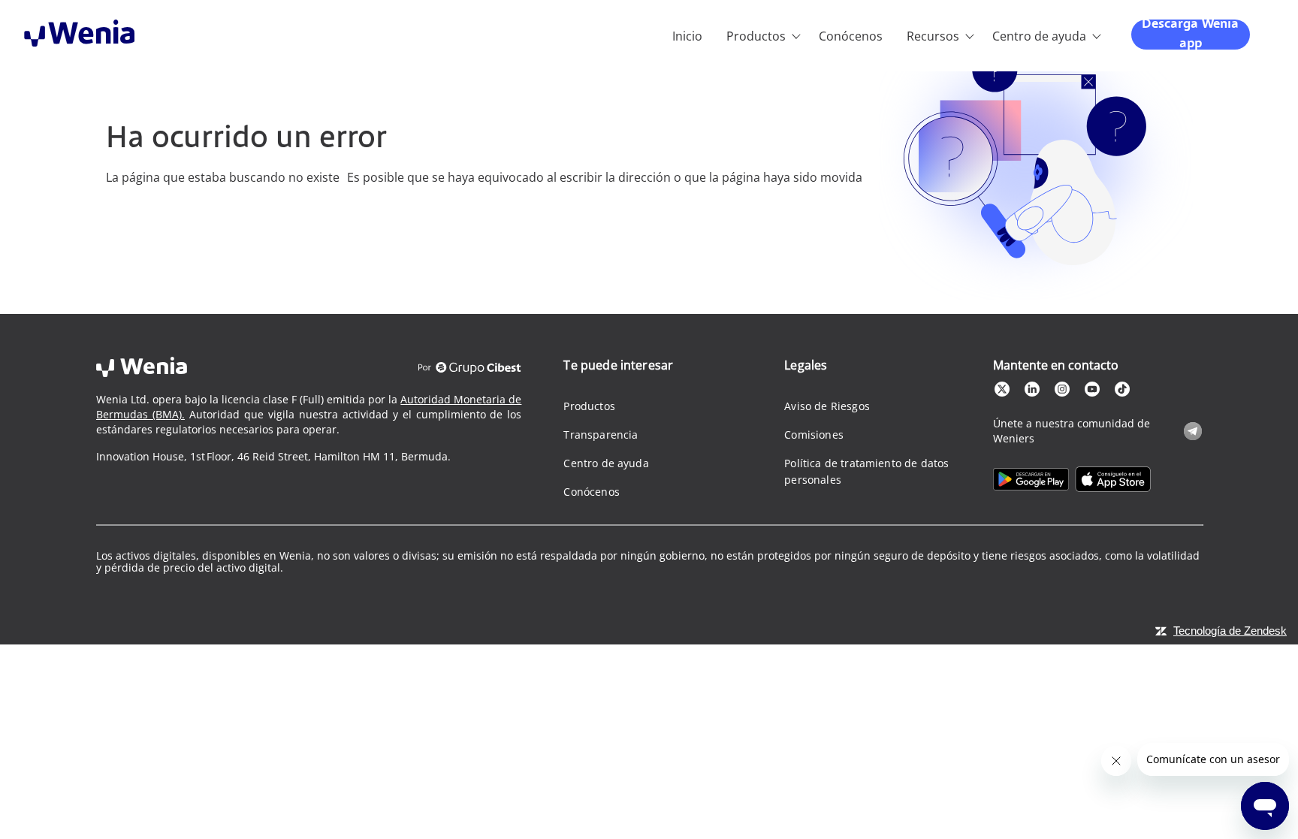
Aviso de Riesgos (827, 406)
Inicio (687, 36)
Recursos (933, 36)
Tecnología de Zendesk (1230, 630)
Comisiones (814, 434)
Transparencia (600, 434)
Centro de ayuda (1039, 36)
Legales (805, 365)
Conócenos (851, 36)
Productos (756, 36)
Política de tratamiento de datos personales (866, 471)
